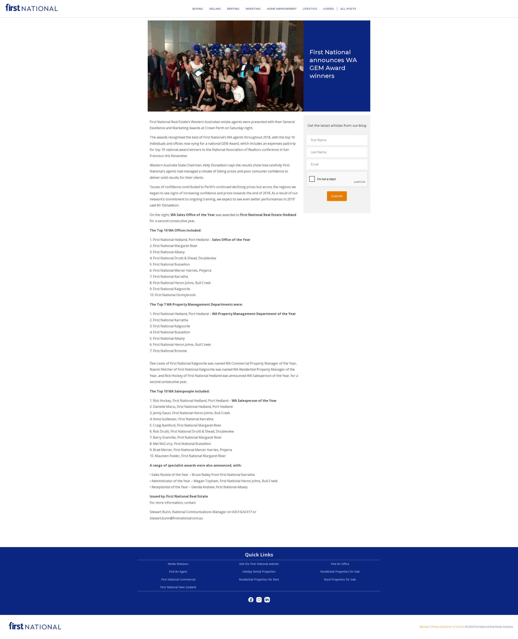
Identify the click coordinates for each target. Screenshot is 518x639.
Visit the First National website (259, 564)
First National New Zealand (178, 587)
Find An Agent (178, 571)
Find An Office (340, 564)
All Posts (348, 8)
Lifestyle (310, 8)
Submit (337, 196)
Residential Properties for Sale (340, 571)
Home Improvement (282, 8)
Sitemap (424, 626)
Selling (215, 8)
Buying (197, 8)
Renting (233, 8)
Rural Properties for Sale (340, 579)
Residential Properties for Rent (259, 579)
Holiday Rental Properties (259, 571)
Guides (328, 8)
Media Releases (178, 564)
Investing (253, 8)
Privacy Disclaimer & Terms (447, 626)
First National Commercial (178, 579)
